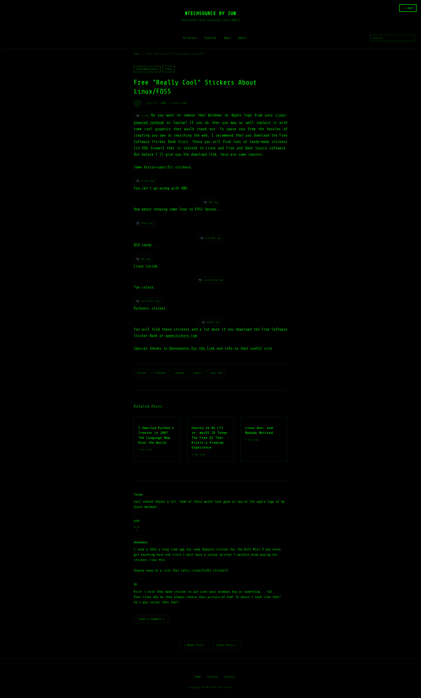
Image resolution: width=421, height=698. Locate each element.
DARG (137, 521)
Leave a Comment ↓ (151, 619)
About (242, 37)
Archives (190, 37)
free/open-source (147, 69)
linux (168, 69)
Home (136, 53)
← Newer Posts (194, 645)
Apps (227, 37)
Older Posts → (227, 645)
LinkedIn (179, 372)
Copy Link (216, 372)
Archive (212, 676)
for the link (203, 348)
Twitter (141, 372)
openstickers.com (181, 336)
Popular (210, 37)
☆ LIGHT (408, 8)
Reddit (198, 372)
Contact (229, 676)
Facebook (160, 372)
